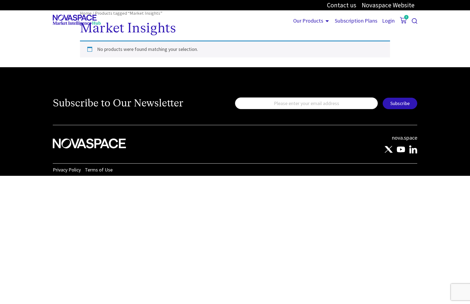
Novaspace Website (388, 5)
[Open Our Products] (327, 21)
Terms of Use (99, 170)
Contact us (341, 5)
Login (388, 21)
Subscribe (400, 103)
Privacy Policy (67, 170)
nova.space (404, 137)
